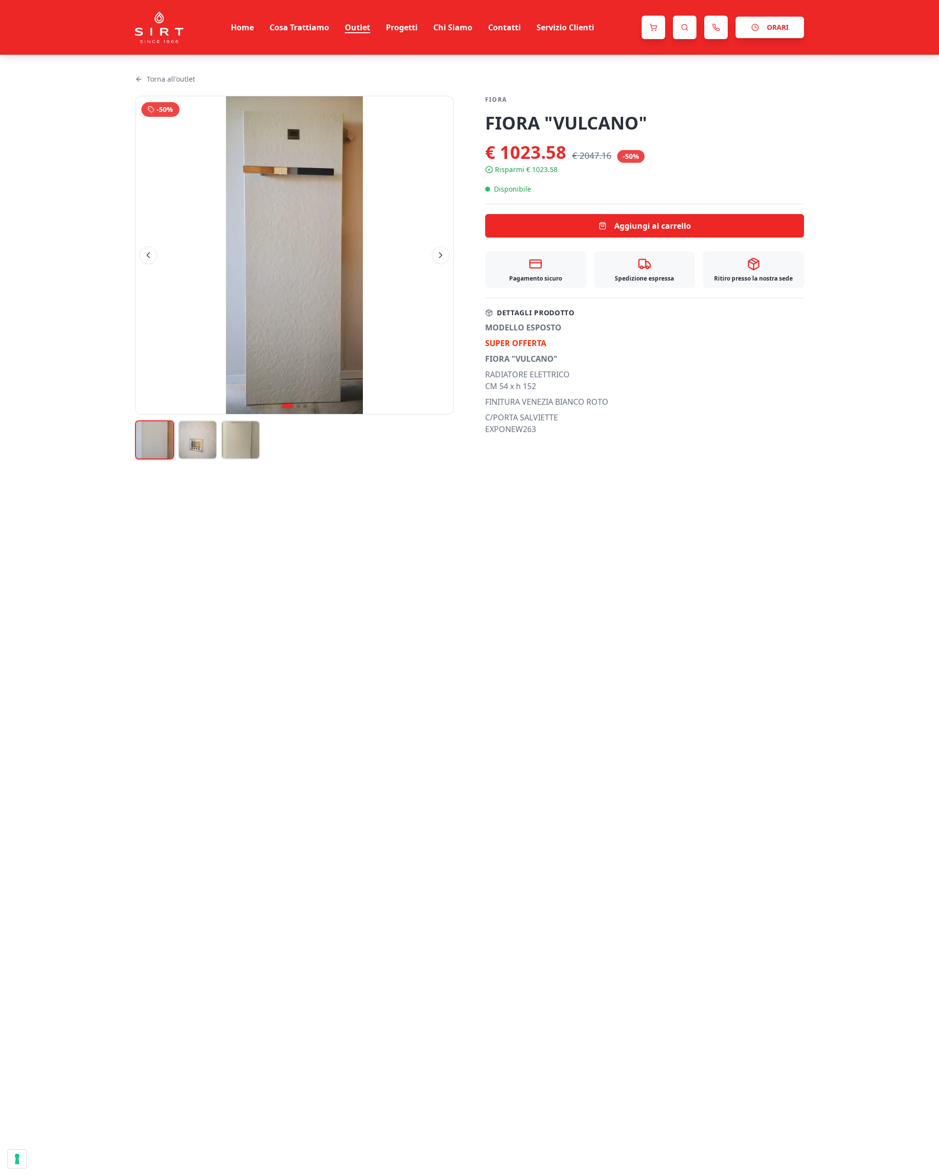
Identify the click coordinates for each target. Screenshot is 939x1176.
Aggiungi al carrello (652, 225)
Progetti (402, 27)
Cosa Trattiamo (299, 27)
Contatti (504, 27)
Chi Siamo (452, 27)
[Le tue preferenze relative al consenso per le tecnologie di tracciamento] (17, 1159)
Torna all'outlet (171, 79)
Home (242, 27)
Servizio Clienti (565, 27)
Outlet (357, 27)
